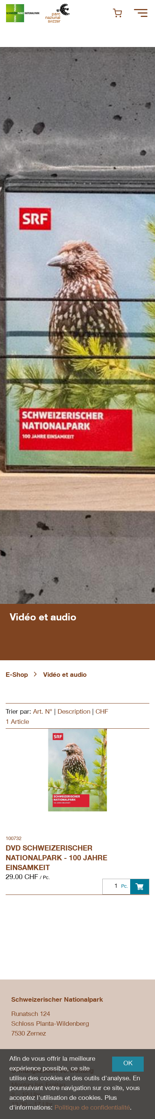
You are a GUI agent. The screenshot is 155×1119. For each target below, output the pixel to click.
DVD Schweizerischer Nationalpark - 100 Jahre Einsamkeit (56, 858)
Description (74, 712)
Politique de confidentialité (92, 1108)
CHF (102, 712)
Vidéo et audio (65, 675)
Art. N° (42, 712)
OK (127, 1064)
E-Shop (17, 675)
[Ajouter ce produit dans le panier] (139, 886)
